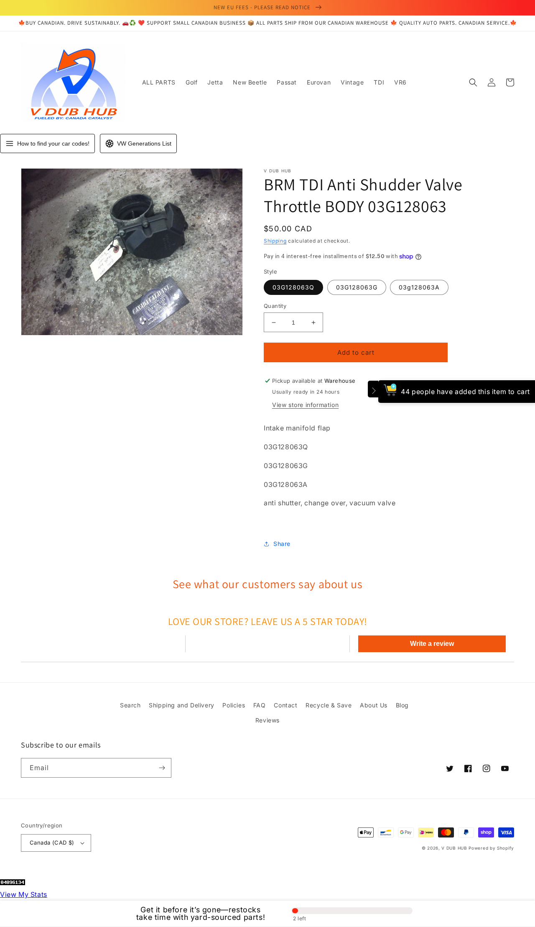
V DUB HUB (454, 847)
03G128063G (356, 287)
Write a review (432, 643)
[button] (473, 82)
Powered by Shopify (491, 847)
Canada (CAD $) (52, 842)
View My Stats (23, 894)
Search (130, 705)
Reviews (267, 720)
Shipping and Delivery (181, 705)
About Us (373, 705)
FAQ (259, 705)
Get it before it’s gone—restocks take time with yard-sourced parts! (200, 913)
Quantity (275, 305)
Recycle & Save (329, 705)
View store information (305, 404)
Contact (285, 705)
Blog (402, 705)
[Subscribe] (162, 768)
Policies (233, 705)
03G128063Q (293, 287)
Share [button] (281, 543)
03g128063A (419, 287)
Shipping (275, 241)
